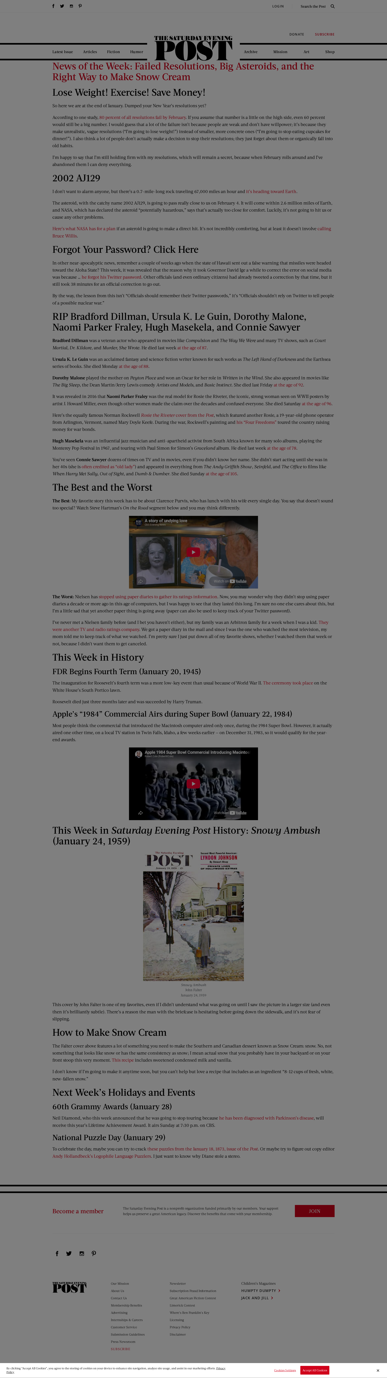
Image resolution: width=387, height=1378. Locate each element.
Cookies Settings (285, 1370)
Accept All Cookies (315, 1370)
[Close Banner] (378, 1370)
